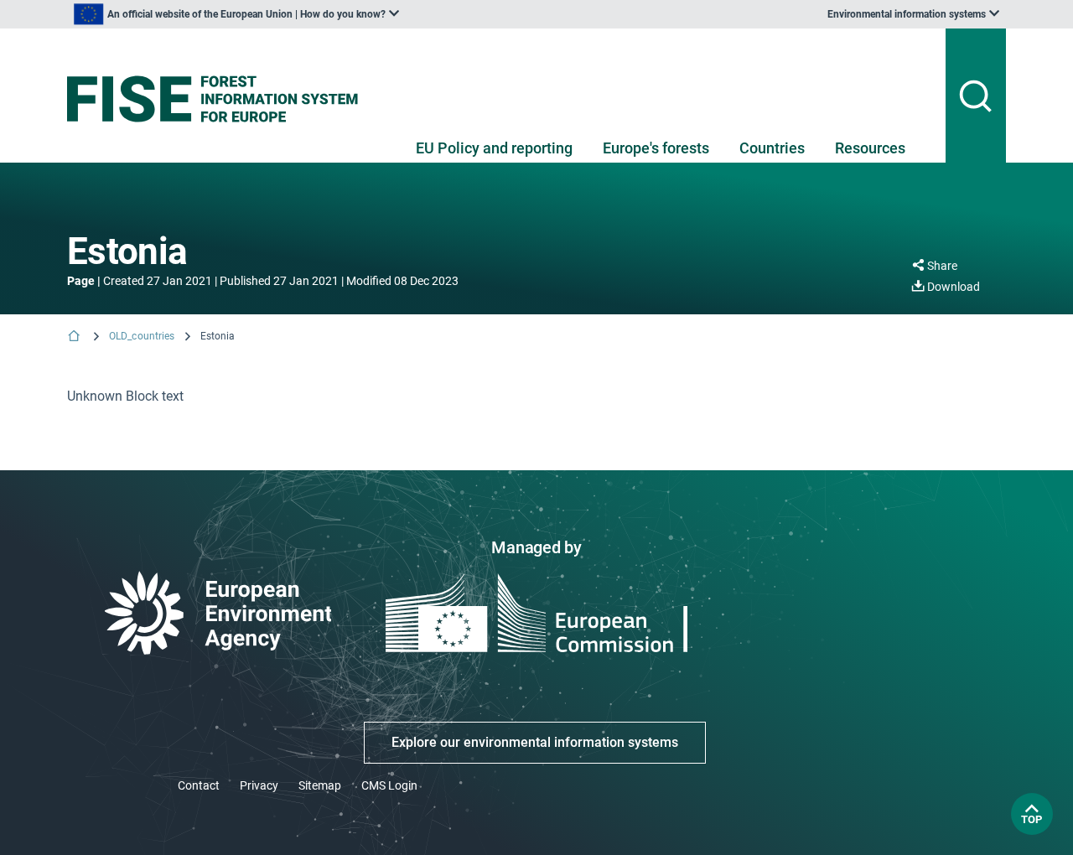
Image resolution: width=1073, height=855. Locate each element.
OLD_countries (142, 336)
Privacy (259, 785)
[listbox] (236, 14)
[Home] (75, 337)
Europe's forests (656, 148)
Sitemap (319, 785)
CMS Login (389, 785)
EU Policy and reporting (494, 148)
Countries (772, 148)
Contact (199, 785)
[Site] (219, 99)
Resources (870, 148)
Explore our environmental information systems (534, 742)
